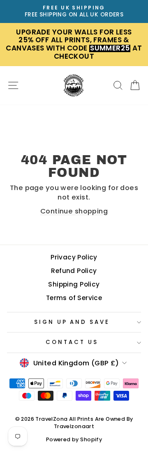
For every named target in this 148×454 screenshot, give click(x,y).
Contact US (72, 342)
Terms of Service (74, 297)
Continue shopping (74, 211)
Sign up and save (72, 322)
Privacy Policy (74, 257)
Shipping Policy (73, 284)
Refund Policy (74, 270)
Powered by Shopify (74, 439)
